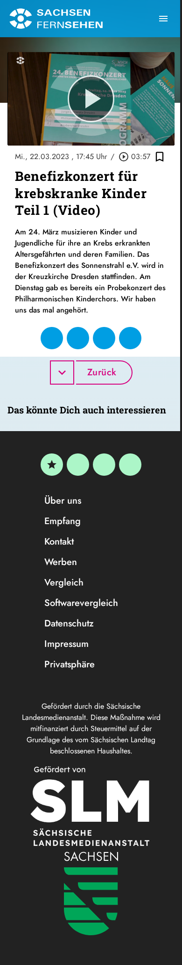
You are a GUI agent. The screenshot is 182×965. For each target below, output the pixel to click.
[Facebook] (78, 464)
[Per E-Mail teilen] (130, 338)
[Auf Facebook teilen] (52, 338)
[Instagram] (104, 464)
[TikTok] (130, 464)
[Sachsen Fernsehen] (56, 18)
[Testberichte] (52, 464)
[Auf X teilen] (78, 338)
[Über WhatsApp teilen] (104, 338)
